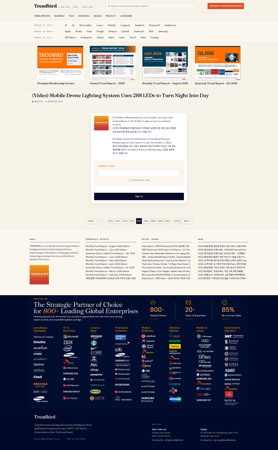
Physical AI (154, 25)
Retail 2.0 (139, 25)
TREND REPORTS (42, 16)
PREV (91, 221)
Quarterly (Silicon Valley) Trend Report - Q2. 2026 (110, 253)
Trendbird (45, 6)
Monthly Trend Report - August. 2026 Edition (108, 246)
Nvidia (79, 31)
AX (73, 25)
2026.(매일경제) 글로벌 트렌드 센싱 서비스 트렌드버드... (223, 246)
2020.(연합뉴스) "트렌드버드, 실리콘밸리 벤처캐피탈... (222, 274)
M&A (143, 37)
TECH (71, 16)
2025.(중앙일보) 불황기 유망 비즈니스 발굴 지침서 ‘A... (222, 257)
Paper (111, 37)
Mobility (112, 25)
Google (100, 31)
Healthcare (170, 25)
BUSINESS (59, 16)
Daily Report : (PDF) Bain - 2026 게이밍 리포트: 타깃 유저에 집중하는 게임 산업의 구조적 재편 (167, 278)
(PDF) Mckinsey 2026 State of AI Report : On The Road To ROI (167, 249)
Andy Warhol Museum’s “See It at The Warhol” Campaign (167, 260)
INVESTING (84, 16)
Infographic (86, 37)
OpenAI (125, 31)
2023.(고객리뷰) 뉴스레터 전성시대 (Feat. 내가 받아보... (223, 264)
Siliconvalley (85, 25)
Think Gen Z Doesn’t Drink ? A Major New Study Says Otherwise (167, 264)
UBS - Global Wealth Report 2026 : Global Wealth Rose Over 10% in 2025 (167, 257)
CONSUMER (126, 16)
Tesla (89, 31)
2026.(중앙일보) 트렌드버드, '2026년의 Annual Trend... (223, 249)
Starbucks (139, 31)
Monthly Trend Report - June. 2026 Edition (107, 257)
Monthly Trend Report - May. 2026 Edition (106, 260)
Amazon (113, 31)
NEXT (187, 221)
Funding (154, 37)
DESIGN (97, 16)
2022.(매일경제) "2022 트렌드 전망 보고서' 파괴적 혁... (222, 267)
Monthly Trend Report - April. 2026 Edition (106, 264)
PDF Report (70, 37)
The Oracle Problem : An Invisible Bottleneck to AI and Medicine (167, 267)
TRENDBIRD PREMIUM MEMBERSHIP (225, 6)
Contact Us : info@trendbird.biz (167, 440)
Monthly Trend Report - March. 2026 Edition (107, 271)
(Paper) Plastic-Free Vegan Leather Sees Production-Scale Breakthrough (167, 271)
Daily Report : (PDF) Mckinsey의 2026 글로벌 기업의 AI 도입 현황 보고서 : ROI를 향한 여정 (167, 246)
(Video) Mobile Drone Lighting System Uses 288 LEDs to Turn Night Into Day (120, 95)
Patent (100, 37)
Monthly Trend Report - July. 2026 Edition (106, 249)
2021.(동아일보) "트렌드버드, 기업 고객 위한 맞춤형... (221, 271)
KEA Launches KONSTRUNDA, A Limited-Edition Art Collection (167, 274)
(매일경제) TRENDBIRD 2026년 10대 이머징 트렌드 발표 (111, 278)
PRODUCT (111, 16)
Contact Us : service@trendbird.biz (218, 440)
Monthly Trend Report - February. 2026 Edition (109, 274)
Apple (68, 31)
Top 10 (133, 37)
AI (66, 25)
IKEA (151, 31)
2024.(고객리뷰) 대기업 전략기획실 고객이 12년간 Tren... (223, 260)
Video (122, 37)
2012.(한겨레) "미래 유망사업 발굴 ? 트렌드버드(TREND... (223, 278)
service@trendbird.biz (47, 439)
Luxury (100, 25)
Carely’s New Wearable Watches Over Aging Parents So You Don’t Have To (167, 253)
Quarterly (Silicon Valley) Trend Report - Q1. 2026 (110, 267)
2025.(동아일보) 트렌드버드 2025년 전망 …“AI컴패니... (222, 253)
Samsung (163, 31)
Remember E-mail (140, 180)
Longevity (125, 25)
